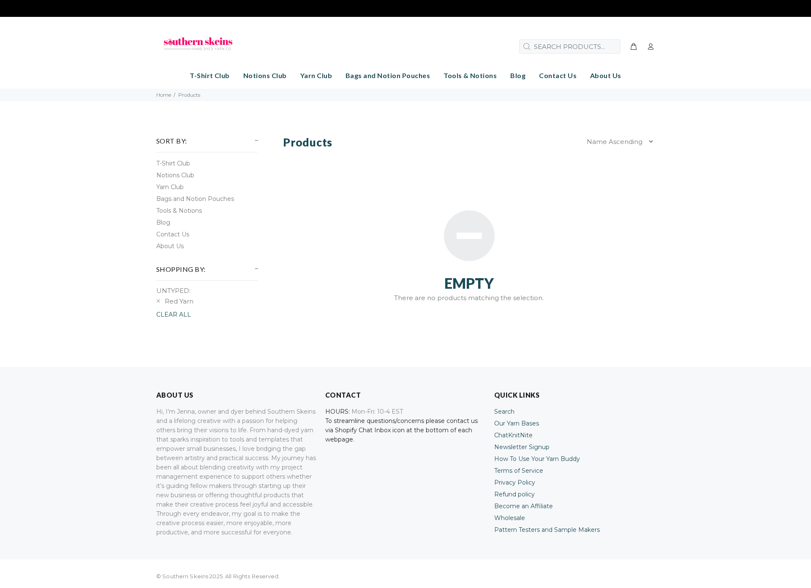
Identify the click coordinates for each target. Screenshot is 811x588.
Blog (163, 222)
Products (189, 95)
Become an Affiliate (523, 506)
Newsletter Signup (522, 447)
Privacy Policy (514, 482)
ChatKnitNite (513, 435)
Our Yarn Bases (516, 423)
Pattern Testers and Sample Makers (547, 530)
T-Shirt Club (173, 163)
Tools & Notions (179, 210)
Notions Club (175, 175)
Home (163, 95)
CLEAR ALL (173, 314)
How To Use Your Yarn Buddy (537, 459)
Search (504, 411)
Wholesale (509, 518)
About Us (170, 246)
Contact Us (172, 234)
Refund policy (514, 494)
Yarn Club (170, 187)
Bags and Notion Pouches (195, 199)
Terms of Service (518, 470)
